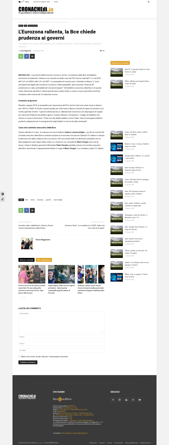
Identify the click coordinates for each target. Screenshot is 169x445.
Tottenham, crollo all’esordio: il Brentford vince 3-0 (136, 216)
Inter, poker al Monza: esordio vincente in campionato (135, 204)
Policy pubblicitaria (131, 443)
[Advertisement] (102, 10)
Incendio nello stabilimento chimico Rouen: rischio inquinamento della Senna (35, 226)
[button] (149, 2)
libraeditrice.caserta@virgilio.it (75, 433)
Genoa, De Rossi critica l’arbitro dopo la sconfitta (136, 133)
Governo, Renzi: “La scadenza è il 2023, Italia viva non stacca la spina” (85, 226)
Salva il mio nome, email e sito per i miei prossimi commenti (44, 356)
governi (48, 200)
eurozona (40, 200)
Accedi (56, 2)
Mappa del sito (145, 443)
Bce (27, 200)
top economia (33, 26)
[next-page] (23, 297)
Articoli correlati (26, 259)
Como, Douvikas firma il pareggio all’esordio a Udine (137, 180)
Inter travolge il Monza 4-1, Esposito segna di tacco (134, 168)
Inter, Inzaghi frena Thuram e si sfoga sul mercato (136, 228)
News (27, 22)
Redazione (93, 443)
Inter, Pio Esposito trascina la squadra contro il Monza (135, 192)
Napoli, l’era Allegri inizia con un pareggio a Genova (137, 263)
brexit (32, 200)
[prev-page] (20, 297)
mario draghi (58, 200)
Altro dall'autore (44, 259)
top (26, 26)
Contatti (102, 443)
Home (20, 22)
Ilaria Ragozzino (25, 51)
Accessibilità (118, 443)
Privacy (109, 443)
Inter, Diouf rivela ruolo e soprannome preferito (134, 239)
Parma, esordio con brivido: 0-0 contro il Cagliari (136, 251)
